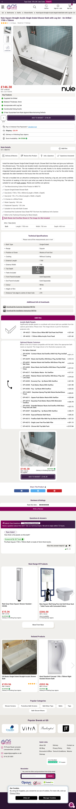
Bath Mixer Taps (48, 706)
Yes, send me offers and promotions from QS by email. (38, 771)
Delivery (55, 745)
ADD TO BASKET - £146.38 (41, 118)
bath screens (21, 183)
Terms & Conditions (59, 751)
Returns (69, 751)
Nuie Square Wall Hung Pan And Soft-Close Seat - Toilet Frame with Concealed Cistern (56, 605)
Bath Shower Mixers (38, 711)
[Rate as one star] (40, 505)
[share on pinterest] (54, 490)
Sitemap (42, 754)
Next (70, 55)
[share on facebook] (21, 490)
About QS (42, 745)
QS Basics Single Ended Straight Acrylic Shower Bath (19, 678)
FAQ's (69, 748)
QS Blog (42, 748)
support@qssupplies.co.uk (12, 753)
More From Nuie (38, 625)
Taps (69, 706)
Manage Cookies (49, 798)
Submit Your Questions (12, 523)
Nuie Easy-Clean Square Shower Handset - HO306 (17, 605)
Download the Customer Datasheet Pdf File (21, 307)
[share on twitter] (38, 490)
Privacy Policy (57, 748)
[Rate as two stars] (41, 505)
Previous (3, 593)
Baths (60, 706)
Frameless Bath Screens (29, 706)
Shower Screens (10, 706)
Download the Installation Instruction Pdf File (21, 311)
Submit (50, 776)
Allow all (26, 798)
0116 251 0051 (8, 756)
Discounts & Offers (45, 751)
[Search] (34, 7)
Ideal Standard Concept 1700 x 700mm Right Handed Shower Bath (55, 678)
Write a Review (38, 509)
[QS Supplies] (12, 7)
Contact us (70, 745)
